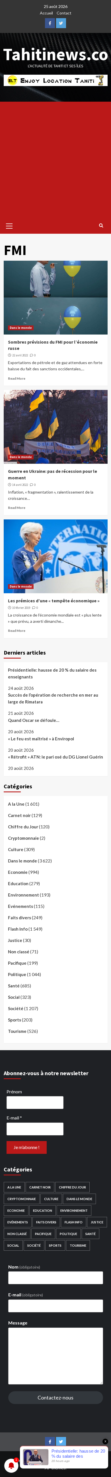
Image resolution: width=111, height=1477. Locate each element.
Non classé (18, 951)
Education (18, 883)
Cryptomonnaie (23, 838)
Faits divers (19, 917)
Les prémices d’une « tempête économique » (54, 600)
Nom (24, 1266)
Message (17, 1322)
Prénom (14, 1091)
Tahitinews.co (55, 54)
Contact (64, 13)
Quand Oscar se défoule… (33, 720)
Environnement (23, 894)
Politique (17, 974)
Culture (15, 849)
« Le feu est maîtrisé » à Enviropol (41, 738)
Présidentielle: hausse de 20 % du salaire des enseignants (52, 673)
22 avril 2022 (20, 355)
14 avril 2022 (20, 485)
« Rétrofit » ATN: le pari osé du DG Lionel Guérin (55, 756)
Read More (16, 378)
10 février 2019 (21, 608)
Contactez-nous (55, 1397)
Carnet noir (19, 815)
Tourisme (17, 1031)
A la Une (16, 804)
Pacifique (17, 963)
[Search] (101, 225)
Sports (14, 1019)
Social (14, 997)
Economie (18, 872)
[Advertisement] (55, 160)
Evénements (20, 906)
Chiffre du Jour (23, 826)
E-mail (14, 1117)
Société (15, 1008)
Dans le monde (21, 328)
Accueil (46, 13)
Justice (15, 940)
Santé (14, 985)
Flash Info (18, 928)
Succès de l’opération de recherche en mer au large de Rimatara (53, 698)
